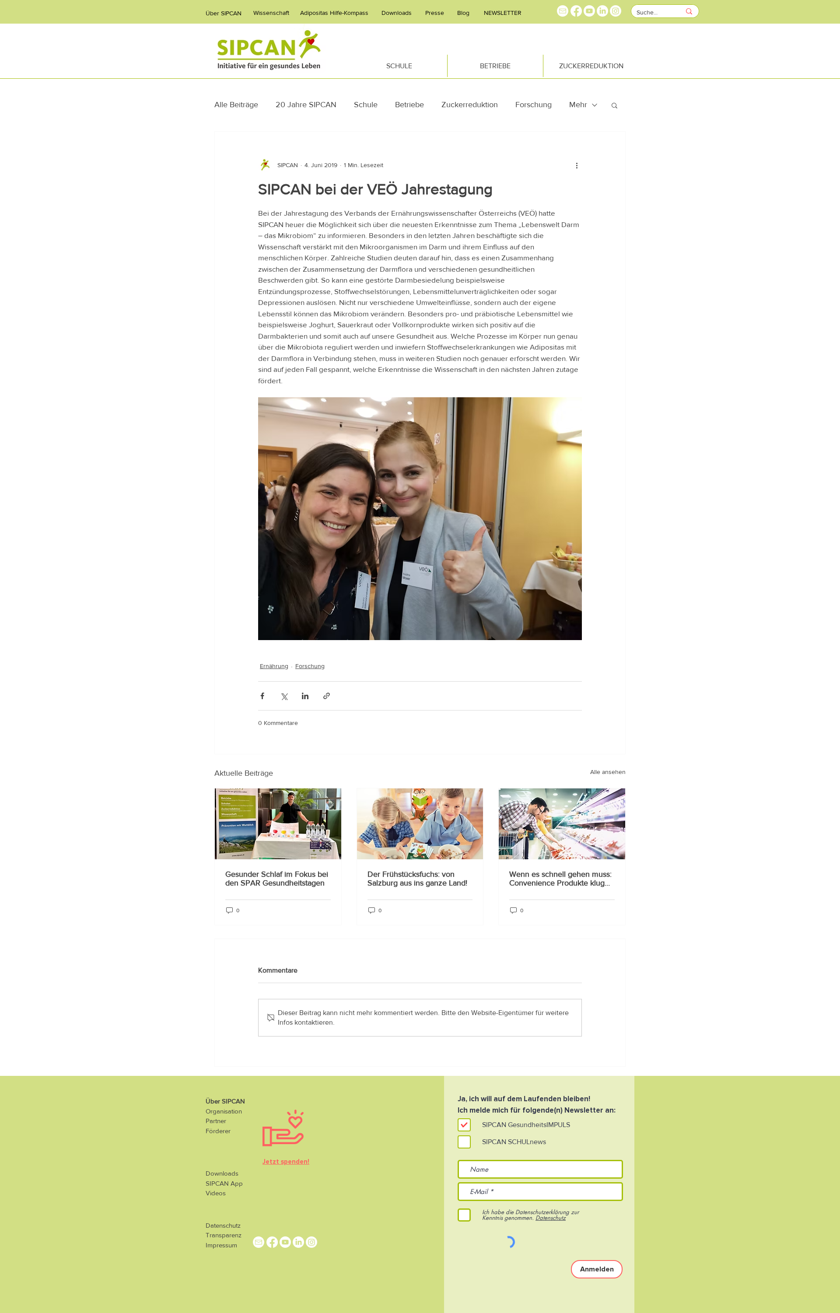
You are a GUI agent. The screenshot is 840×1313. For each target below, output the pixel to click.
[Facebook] (576, 11)
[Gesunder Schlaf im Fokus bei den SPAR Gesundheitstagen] (278, 823)
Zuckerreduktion (469, 104)
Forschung (533, 104)
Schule (366, 104)
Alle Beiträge (236, 104)
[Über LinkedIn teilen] (305, 696)
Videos (216, 1193)
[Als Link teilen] (326, 696)
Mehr (578, 104)
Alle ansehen (608, 771)
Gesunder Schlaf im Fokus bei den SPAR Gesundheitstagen (276, 878)
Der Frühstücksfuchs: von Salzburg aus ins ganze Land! (417, 878)
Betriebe (409, 104)
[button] (614, 105)
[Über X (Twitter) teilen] (284, 696)
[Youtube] (589, 11)
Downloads (222, 1173)
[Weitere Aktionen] (576, 165)
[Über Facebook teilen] (262, 696)
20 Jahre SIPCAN (306, 104)
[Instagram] (615, 11)
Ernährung (274, 665)
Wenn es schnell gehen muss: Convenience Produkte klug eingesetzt (560, 878)
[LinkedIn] (602, 11)
